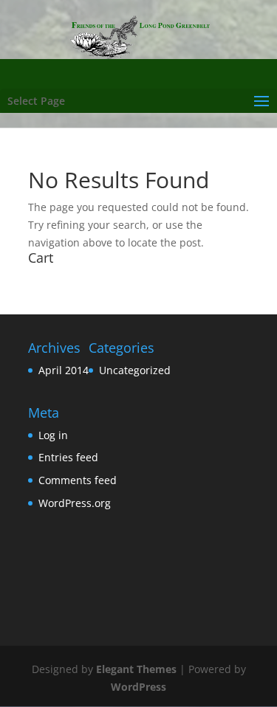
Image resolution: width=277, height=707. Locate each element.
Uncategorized (135, 370)
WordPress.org (74, 503)
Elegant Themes (136, 669)
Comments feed (77, 480)
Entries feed (68, 457)
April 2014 (63, 370)
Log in (53, 435)
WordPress (138, 687)
